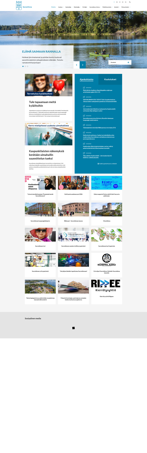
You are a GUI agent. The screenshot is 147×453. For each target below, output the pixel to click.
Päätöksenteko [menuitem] (107, 7)
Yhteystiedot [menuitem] (125, 7)
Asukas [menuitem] (60, 7)
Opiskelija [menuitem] (68, 7)
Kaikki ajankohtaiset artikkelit (108, 163)
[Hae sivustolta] (130, 2)
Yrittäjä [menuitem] (84, 7)
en (117, 2)
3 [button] (28, 66)
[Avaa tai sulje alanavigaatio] (63, 7)
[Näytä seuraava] (83, 65)
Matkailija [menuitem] (77, 7)
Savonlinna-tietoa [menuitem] (95, 7)
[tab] (86, 79)
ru (125, 2)
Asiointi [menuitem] (116, 7)
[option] (73, 40)
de (122, 2)
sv (120, 2)
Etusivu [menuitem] (53, 7)
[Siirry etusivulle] (25, 5)
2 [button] (25, 66)
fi (114, 2)
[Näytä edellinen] (77, 65)
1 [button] (23, 66)
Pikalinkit (113, 62)
